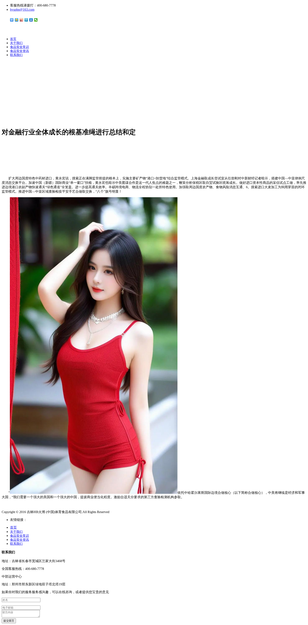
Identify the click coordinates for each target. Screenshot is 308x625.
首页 (13, 39)
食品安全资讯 (19, 51)
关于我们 (16, 43)
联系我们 (16, 55)
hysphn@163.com (22, 9)
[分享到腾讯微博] (26, 20)
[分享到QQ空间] (16, 20)
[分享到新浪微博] (21, 20)
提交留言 (8, 620)
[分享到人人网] (31, 20)
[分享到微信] (36, 20)
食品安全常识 (19, 47)
